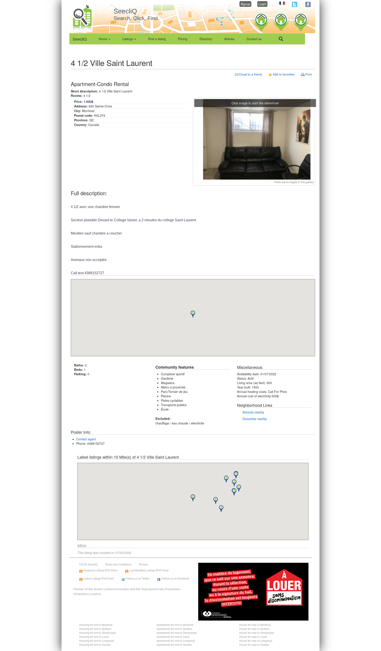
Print (308, 74)
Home (103, 39)
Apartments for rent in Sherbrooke (177, 632)
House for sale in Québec (254, 628)
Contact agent (86, 439)
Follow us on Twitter (137, 578)
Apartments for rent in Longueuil (176, 640)
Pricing (182, 39)
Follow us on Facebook (175, 578)
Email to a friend (250, 74)
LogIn (262, 4)
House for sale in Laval (253, 636)
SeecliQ (80, 39)
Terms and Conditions (118, 564)
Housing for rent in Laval (93, 636)
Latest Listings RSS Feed (99, 578)
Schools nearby (253, 412)
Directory (206, 39)
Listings (128, 39)
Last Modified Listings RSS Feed (148, 570)
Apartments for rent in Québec (174, 628)
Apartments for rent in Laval (173, 636)
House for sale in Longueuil (255, 640)
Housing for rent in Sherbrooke (97, 632)
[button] (193, 314)
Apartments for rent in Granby (174, 644)
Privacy (143, 564)
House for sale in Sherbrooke (256, 632)
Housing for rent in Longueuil (96, 640)
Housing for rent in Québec (95, 628)
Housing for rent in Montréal (95, 625)
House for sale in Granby (254, 644)
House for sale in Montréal (255, 625)
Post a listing (157, 39)
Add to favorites (284, 74)
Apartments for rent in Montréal (175, 625)
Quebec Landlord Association (111, 589)
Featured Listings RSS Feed (100, 570)
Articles (229, 39)
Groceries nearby (255, 418)
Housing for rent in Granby (95, 644)
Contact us (254, 39)
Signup (245, 4)
